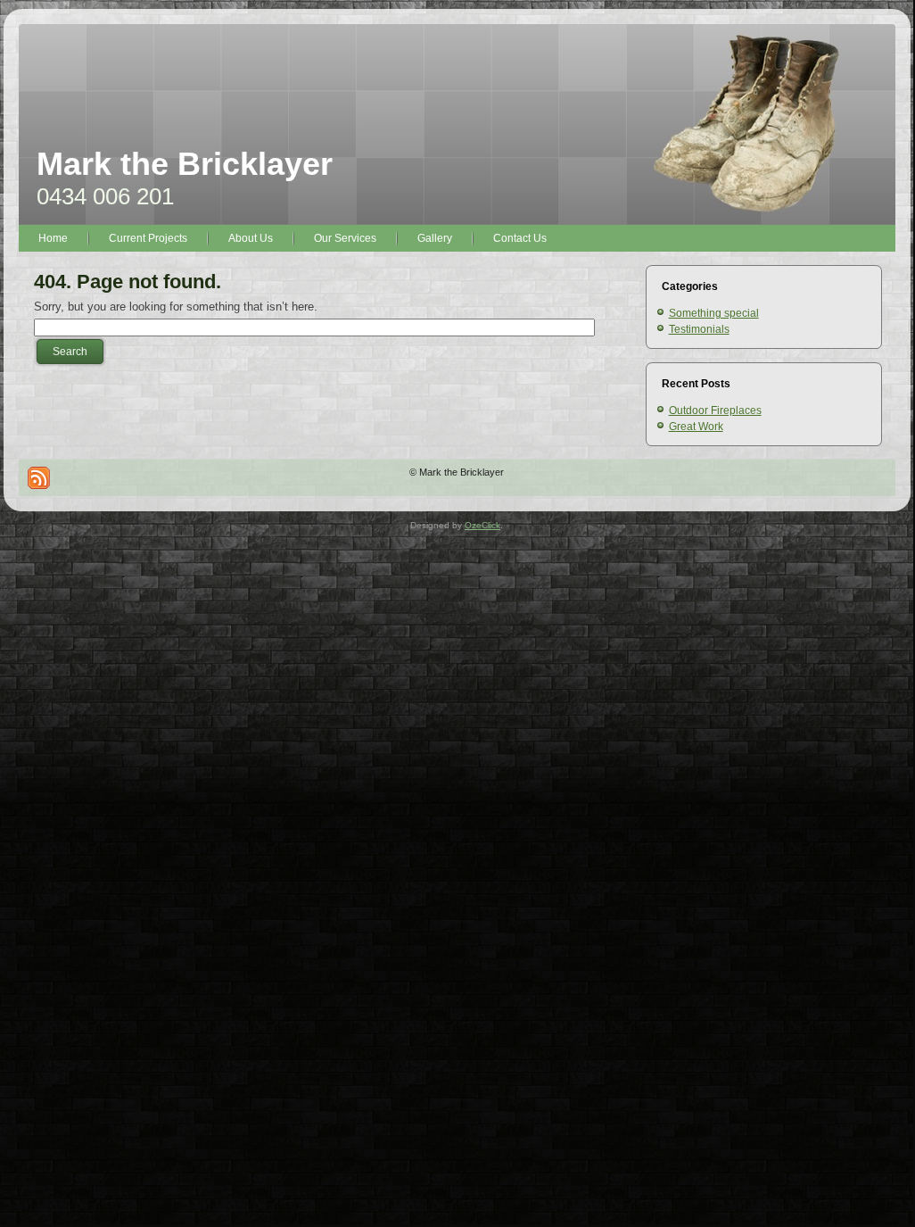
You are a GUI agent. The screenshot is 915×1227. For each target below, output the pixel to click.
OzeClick (482, 525)
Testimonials (699, 329)
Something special (714, 313)
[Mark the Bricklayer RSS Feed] (39, 478)
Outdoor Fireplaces (715, 410)
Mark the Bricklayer (185, 163)
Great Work (696, 426)
